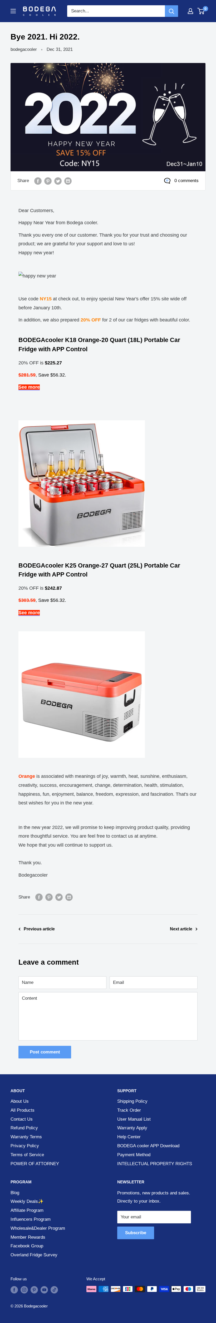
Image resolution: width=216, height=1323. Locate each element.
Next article (181, 929)
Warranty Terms (26, 1136)
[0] (201, 11)
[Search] (171, 11)
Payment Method (133, 1154)
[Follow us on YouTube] (44, 1289)
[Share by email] (68, 181)
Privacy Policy (25, 1145)
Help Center (129, 1136)
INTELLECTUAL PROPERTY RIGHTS (154, 1163)
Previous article (39, 929)
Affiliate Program (27, 1210)
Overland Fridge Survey (34, 1254)
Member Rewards (28, 1237)
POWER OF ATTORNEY (35, 1163)
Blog (15, 1192)
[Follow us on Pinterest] (34, 1289)
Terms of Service (27, 1154)
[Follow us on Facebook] (14, 1289)
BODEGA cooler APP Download (148, 1145)
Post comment (45, 1052)
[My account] (190, 11)
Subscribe (135, 1232)
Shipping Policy (132, 1101)
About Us (20, 1101)
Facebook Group (27, 1245)
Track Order (129, 1110)
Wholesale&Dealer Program (38, 1228)
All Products (23, 1110)
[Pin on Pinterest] (48, 181)
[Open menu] (13, 11)
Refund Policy (24, 1127)
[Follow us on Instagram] (24, 1289)
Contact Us (22, 1119)
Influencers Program (31, 1219)
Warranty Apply (132, 1127)
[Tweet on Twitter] (58, 181)
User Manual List (134, 1119)
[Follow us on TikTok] (54, 1289)
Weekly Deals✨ (27, 1201)
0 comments (186, 180)
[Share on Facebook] (38, 181)
